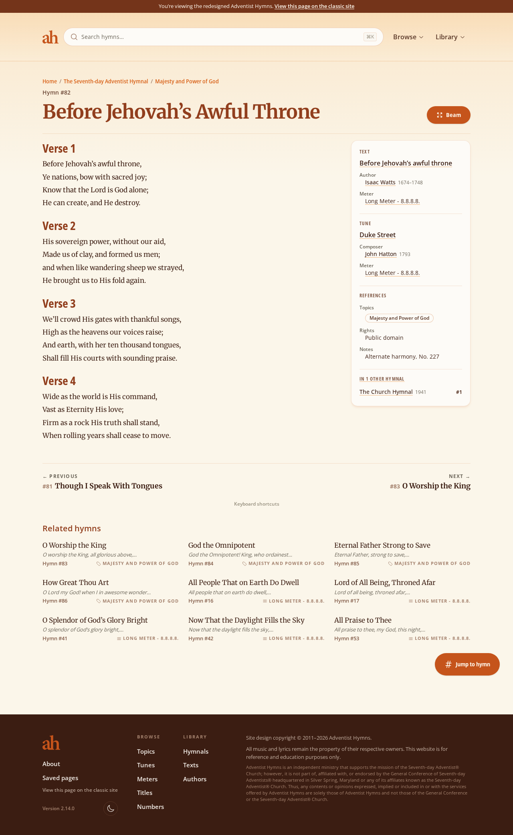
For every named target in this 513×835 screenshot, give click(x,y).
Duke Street (378, 234)
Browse (404, 36)
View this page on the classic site (314, 6)
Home (49, 81)
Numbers (150, 807)
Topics (146, 751)
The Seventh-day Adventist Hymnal (106, 81)
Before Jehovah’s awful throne (406, 163)
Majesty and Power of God (187, 81)
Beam (453, 115)
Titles (144, 793)
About (51, 764)
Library (447, 36)
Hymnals (195, 751)
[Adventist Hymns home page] (50, 37)
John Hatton (381, 254)
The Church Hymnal (386, 391)
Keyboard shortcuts (256, 504)
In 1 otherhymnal (382, 378)
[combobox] (220, 37)
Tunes (146, 765)
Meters (147, 779)
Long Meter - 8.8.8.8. (392, 201)
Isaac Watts (380, 182)
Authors (194, 779)
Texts (190, 765)
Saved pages (60, 778)
